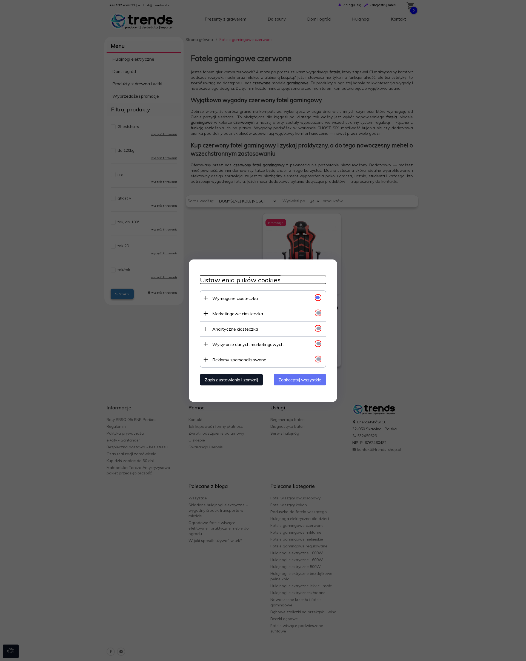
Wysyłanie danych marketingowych (248, 344)
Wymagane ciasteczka (235, 298)
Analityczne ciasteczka (235, 328)
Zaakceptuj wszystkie (299, 379)
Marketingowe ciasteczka (237, 313)
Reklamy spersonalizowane (239, 359)
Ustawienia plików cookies (240, 280)
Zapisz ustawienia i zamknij (231, 379)
